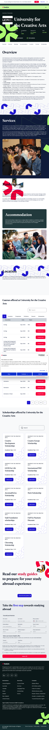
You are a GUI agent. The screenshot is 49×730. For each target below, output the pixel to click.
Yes (36, 1)
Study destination (37, 629)
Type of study (36, 624)
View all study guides (24, 595)
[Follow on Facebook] (7, 675)
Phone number (36, 618)
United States (5, 698)
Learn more (9, 454)
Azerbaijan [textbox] (5, 642)
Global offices (35, 683)
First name (5, 618)
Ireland (4, 693)
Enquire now (41, 324)
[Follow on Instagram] (15, 675)
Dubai (3, 691)
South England (19, 38)
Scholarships (20, 691)
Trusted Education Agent (38, 698)
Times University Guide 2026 (15, 189)
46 (40, 402)
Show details (42, 370)
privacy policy (22, 646)
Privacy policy (37, 726)
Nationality (20, 624)
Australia (4, 686)
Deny (9, 374)
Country (5, 640)
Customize (24, 374)
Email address (6, 624)
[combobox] (35, 621)
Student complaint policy (38, 696)
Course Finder (20, 683)
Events (18, 693)
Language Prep (21, 688)
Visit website (32, 38)
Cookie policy (44, 726)
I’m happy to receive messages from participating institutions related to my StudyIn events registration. (24, 652)
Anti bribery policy (36, 686)
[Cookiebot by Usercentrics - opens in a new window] (39, 355)
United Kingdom (6, 683)
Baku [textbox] (19, 642)
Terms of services (29, 726)
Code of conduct (36, 688)
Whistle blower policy (37, 691)
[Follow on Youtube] (11, 675)
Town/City (20, 640)
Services (19, 686)
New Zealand (5, 696)
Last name (20, 618)
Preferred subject (22, 629)
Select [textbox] (19, 626)
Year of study (6, 629)
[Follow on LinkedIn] (3, 675)
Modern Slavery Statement (38, 693)
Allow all (40, 374)
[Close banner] (47, 355)
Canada (4, 688)
